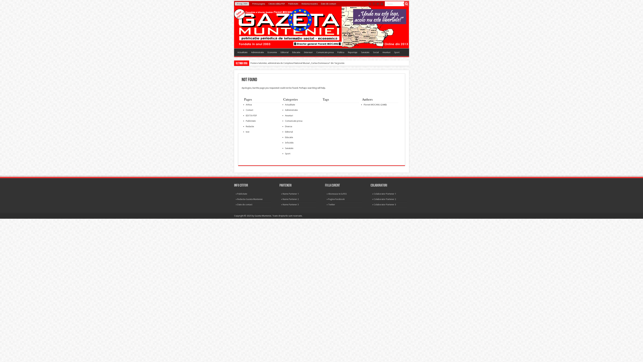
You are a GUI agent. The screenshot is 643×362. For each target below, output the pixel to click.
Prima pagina (258, 4)
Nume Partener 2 (291, 199)
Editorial (285, 52)
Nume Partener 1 (291, 194)
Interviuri (308, 52)
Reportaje (352, 52)
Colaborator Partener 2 (385, 199)
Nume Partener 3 (291, 204)
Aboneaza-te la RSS (337, 194)
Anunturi (386, 52)
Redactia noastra (310, 4)
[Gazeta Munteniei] (323, 43)
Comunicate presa (325, 52)
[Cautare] (406, 3)
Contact (249, 110)
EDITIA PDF (251, 115)
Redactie (250, 126)
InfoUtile (289, 142)
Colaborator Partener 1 (385, 194)
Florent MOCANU (372, 104)
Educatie (296, 52)
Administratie (257, 52)
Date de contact (328, 4)
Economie (272, 52)
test (247, 132)
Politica (340, 52)
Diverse (288, 126)
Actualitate (242, 52)
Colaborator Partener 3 (385, 204)
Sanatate (365, 52)
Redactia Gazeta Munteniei (250, 199)
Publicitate (293, 4)
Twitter (331, 204)
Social (376, 52)
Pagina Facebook (336, 199)
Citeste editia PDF (276, 4)
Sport (397, 52)
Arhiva (249, 104)
